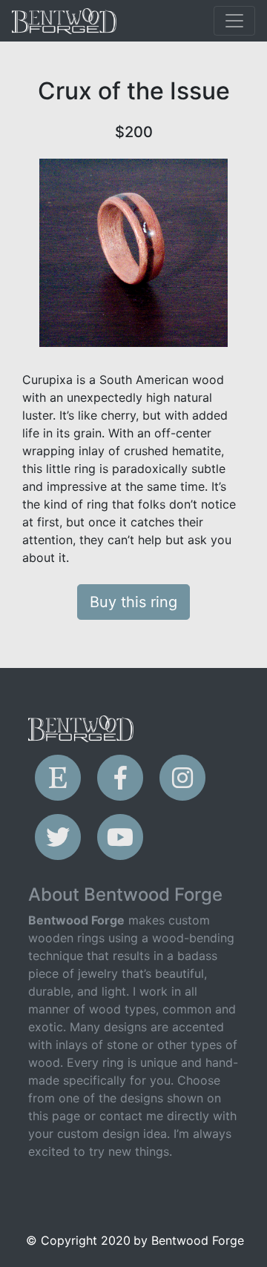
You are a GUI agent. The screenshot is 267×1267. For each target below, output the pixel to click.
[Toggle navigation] (234, 21)
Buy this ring (133, 602)
